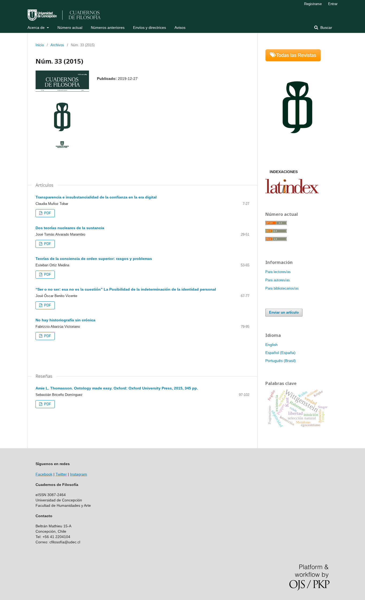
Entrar (332, 4)
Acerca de (37, 27)
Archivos (57, 45)
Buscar (325, 27)
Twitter (61, 474)
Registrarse (313, 4)
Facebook (44, 474)
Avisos (179, 27)
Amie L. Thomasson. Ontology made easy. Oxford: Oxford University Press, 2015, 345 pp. (117, 388)
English (271, 344)
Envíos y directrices (149, 27)
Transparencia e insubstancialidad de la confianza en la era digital (96, 197)
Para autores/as (277, 280)
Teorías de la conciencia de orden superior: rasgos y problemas (94, 258)
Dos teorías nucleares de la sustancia (70, 228)
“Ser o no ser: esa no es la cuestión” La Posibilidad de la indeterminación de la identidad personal (126, 289)
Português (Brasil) (280, 361)
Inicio (40, 45)
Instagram (78, 474)
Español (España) (280, 352)
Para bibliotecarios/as (282, 288)
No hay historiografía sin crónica (65, 320)
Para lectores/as (278, 272)
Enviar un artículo (284, 312)
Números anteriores (108, 27)
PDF (47, 213)
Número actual (69, 27)
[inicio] (297, 149)
